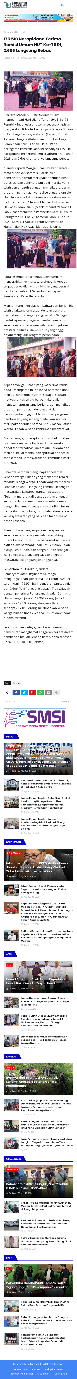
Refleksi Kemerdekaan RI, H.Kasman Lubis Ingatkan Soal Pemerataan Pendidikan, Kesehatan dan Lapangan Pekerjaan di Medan (47, 936)
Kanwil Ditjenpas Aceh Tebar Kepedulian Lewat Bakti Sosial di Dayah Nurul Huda (36, 981)
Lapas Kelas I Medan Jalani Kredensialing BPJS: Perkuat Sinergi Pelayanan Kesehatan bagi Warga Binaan (43, 824)
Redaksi (36, 1369)
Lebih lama (66, 701)
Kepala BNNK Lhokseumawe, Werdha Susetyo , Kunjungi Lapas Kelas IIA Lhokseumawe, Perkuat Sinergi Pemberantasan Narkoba (44, 1020)
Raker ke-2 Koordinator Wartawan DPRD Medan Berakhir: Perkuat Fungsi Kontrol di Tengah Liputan (46, 1206)
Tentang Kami (20, 1369)
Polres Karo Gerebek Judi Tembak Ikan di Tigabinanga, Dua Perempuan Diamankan (37, 1285)
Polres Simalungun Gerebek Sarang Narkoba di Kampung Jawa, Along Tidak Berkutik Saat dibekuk (46, 1241)
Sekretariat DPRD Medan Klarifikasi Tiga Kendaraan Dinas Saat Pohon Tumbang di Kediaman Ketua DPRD (46, 784)
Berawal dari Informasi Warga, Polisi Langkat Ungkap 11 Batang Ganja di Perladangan (32, 1082)
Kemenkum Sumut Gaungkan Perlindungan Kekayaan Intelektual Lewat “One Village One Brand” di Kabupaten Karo (43, 1339)
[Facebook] (16, 692)
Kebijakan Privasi (54, 1369)
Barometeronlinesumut (28, 1364)
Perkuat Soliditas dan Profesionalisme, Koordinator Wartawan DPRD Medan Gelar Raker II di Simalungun (45, 1224)
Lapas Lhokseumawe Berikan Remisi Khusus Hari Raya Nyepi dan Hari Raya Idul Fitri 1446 (45, 1001)
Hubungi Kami (60, 1373)
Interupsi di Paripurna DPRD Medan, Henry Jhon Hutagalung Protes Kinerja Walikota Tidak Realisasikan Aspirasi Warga (37, 867)
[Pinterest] (32, 692)
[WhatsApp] (40, 692)
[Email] (48, 692)
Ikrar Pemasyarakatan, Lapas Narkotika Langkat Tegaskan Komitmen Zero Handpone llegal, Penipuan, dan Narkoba (47, 1142)
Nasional (20, 32)
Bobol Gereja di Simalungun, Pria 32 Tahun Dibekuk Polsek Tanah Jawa (37, 1186)
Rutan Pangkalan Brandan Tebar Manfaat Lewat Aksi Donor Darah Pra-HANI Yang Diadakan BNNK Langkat (45, 1125)
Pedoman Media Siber (21, 1373)
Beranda (8, 32)
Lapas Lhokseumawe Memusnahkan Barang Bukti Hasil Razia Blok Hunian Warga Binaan (44, 1040)
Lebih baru (11, 701)
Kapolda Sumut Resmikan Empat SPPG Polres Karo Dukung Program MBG (45, 1303)
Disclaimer (43, 1373)
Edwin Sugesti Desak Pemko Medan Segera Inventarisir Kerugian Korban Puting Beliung (44, 889)
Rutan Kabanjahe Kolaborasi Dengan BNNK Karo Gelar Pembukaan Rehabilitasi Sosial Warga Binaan (47, 1320)
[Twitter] (24, 692)
